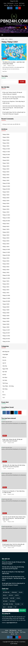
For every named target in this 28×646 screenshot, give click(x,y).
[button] (2, 35)
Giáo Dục (5, 366)
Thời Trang (15, 5)
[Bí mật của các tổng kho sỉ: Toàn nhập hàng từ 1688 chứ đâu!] (14, 480)
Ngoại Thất (5, 368)
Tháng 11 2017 (6, 330)
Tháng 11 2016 (6, 335)
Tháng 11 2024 (6, 186)
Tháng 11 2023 (6, 217)
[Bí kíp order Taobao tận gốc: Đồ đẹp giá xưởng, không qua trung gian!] (14, 429)
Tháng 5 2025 (6, 169)
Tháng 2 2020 (6, 324)
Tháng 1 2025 (6, 180)
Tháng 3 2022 (6, 266)
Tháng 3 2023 (6, 240)
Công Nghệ (5, 354)
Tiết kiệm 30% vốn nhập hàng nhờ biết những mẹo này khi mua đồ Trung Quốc (13, 97)
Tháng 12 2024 (6, 183)
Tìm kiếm (4, 76)
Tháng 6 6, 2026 (11, 468)
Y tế (23, 5)
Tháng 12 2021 (6, 275)
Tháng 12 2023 (6, 215)
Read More (5, 71)
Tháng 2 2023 (6, 243)
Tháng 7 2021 (6, 281)
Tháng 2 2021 (6, 289)
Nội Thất (6, 5)
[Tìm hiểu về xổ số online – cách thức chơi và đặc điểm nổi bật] (14, 51)
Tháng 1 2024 (6, 212)
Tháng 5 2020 (6, 315)
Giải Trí (4, 58)
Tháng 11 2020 (6, 298)
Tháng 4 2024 (6, 203)
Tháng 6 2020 (6, 312)
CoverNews (22, 641)
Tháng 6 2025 (6, 166)
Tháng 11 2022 (6, 252)
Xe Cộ (20, 5)
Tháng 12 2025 (6, 148)
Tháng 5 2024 (6, 200)
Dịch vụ (4, 357)
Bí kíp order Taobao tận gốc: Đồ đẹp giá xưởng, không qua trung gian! (12, 93)
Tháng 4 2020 (6, 318)
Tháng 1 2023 (6, 246)
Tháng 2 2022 (6, 269)
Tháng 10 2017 (6, 332)
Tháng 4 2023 (6, 238)
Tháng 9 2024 (6, 192)
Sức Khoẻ (5, 377)
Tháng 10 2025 (6, 154)
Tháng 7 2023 (6, 229)
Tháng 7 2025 (6, 163)
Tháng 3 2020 (6, 321)
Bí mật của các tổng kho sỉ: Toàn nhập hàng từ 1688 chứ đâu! (14, 102)
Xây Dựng (5, 389)
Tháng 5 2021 (6, 286)
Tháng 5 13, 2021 (11, 65)
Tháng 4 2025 (6, 171)
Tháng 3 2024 (6, 206)
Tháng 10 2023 (6, 220)
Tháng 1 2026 (6, 146)
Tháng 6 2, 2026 (11, 547)
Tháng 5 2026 (6, 137)
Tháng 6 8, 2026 (11, 442)
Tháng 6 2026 (6, 134)
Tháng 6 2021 (6, 284)
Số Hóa (10, 5)
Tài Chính (5, 380)
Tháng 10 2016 (6, 338)
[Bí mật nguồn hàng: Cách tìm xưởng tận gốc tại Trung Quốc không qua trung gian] (14, 534)
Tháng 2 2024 (6, 209)
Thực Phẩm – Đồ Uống (8, 386)
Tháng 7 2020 (6, 309)
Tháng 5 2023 (6, 235)
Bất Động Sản (10, 3)
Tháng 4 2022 (6, 263)
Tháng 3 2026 (6, 140)
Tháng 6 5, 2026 (11, 494)
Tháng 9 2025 (6, 157)
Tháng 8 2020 (6, 307)
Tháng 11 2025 (6, 151)
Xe (3, 391)
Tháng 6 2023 (6, 232)
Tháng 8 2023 (6, 226)
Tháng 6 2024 (6, 197)
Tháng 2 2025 (6, 177)
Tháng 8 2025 (6, 160)
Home (5, 3)
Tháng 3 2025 (6, 174)
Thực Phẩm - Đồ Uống (8, 604)
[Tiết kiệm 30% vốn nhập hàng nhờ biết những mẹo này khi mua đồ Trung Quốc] (14, 455)
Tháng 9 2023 (6, 223)
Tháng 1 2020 (6, 327)
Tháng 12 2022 (6, 249)
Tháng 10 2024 (6, 189)
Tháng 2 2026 (6, 143)
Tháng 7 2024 (6, 194)
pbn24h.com (14, 21)
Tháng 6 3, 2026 (11, 521)
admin (5, 65)
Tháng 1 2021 (6, 292)
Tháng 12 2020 (6, 295)
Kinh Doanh (21, 3)
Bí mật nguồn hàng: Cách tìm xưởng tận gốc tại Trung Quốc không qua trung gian (14, 113)
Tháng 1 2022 (6, 272)
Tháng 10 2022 (6, 255)
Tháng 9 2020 (6, 304)
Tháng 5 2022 (6, 261)
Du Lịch (16, 3)
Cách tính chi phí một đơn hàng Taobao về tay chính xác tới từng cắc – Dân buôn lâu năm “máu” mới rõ (14, 107)
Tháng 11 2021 (6, 278)
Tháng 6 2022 (6, 258)
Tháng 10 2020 (6, 301)
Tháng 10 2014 (6, 341)
